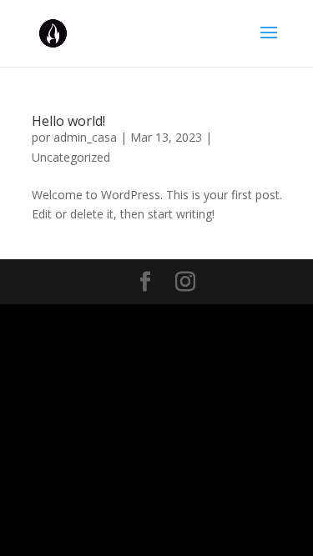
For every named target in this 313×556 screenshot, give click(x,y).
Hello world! (68, 121)
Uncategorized (71, 157)
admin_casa (85, 137)
